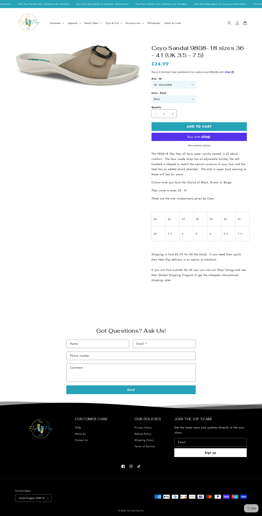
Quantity (156, 107)
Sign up (210, 453)
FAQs (78, 427)
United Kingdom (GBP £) (32, 498)
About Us (80, 434)
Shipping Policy (144, 440)
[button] (57, 23)
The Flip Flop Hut (135, 510)
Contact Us (81, 440)
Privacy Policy (143, 427)
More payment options (199, 145)
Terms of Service (145, 446)
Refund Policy (143, 434)
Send (131, 390)
